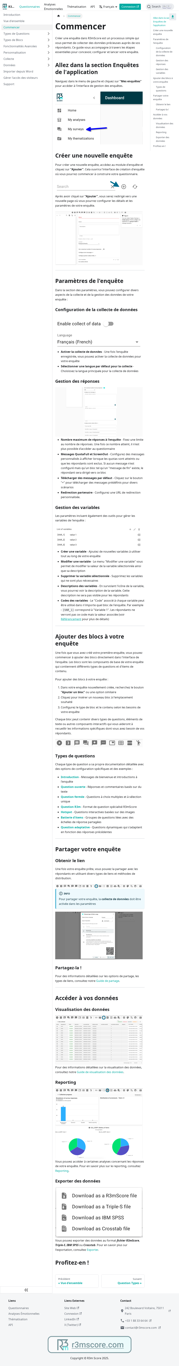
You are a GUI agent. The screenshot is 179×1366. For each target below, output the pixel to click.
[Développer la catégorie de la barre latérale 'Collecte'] (48, 59)
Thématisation (76, 7)
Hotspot (66, 812)
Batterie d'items (72, 817)
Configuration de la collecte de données (164, 51)
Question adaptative (75, 827)
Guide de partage (107, 981)
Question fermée (72, 797)
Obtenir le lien (163, 104)
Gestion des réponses (162, 62)
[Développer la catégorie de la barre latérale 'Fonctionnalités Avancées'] (48, 46)
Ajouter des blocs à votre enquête (163, 80)
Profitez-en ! (159, 146)
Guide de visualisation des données (100, 1072)
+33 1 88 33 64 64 (136, 1321)
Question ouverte (73, 787)
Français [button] (108, 7)
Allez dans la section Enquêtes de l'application (163, 21)
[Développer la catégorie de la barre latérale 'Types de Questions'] (48, 33)
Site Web (70, 1308)
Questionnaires (29, 7)
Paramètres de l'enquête (160, 41)
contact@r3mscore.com (141, 1328)
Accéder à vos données (160, 116)
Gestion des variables (162, 71)
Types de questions (161, 88)
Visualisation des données (164, 125)
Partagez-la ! (162, 109)
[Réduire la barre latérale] (26, 1289)
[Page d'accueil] (58, 16)
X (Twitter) (71, 1325)
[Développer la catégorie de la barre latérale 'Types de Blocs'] (48, 40)
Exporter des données (162, 139)
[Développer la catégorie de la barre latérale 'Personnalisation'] (48, 52)
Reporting (62, 1171)
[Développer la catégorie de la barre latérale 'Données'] (48, 65)
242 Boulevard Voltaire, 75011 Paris (144, 1311)
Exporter (92, 1250)
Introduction (70, 777)
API (92, 7)
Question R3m (71, 807)
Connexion (128, 7)
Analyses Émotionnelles (53, 6)
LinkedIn (70, 1319)
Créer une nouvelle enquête (163, 32)
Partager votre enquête (160, 97)
